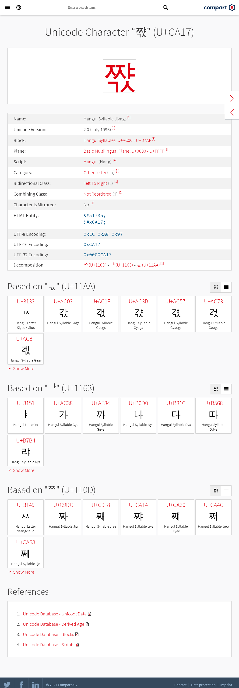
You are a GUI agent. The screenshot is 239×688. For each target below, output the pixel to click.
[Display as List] (226, 287)
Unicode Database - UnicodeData (55, 614)
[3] (153, 138)
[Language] (18, 7)
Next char (232, 98)
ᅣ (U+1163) (121, 265)
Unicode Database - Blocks (48, 634)
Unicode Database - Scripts (48, 644)
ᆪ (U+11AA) (148, 265)
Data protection (203, 684)
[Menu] (7, 7)
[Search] (165, 7)
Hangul (91, 162)
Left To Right (95, 183)
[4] (114, 160)
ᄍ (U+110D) (95, 265)
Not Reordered (98, 194)
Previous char (232, 112)
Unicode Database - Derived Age (53, 624)
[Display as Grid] (215, 287)
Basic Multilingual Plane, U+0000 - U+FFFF (124, 151)
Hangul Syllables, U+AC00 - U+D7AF (117, 140)
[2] (113, 128)
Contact (180, 684)
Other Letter (95, 172)
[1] (128, 117)
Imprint (226, 684)
